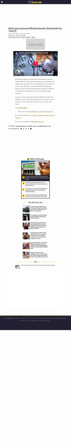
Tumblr (46, 115)
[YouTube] (31, 129)
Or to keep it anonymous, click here (46, 265)
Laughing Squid (22, 108)
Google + (18, 118)
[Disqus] (35, 290)
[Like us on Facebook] (24, 129)
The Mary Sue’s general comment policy (41, 111)
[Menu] (2, 2)
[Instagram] (26, 129)
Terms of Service (34, 318)
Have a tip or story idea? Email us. (29, 265)
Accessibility (42, 318)
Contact (48, 320)
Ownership (42, 320)
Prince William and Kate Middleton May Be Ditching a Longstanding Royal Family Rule (38, 216)
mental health (29, 126)
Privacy (27, 318)
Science (34, 126)
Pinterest (51, 115)
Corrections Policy (24, 320)
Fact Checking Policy (34, 320)
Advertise (23, 318)
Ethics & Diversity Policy (60, 318)
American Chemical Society (20, 126)
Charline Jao (12, 35)
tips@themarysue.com (37, 121)
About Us (17, 318)
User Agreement (50, 318)
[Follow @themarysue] (21, 129)
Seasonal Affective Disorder (42, 126)
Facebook (41, 115)
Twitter (35, 115)
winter (49, 126)
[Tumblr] (28, 129)
